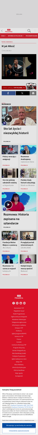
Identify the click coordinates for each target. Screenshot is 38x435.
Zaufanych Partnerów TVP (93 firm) (21, 407)
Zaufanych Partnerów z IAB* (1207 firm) (22, 405)
